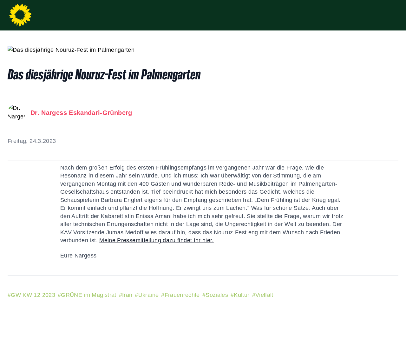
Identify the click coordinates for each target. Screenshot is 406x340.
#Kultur (240, 295)
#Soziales (215, 295)
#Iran (126, 295)
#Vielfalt (262, 295)
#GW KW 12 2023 (31, 295)
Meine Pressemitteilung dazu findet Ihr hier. (156, 240)
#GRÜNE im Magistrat (87, 295)
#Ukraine (147, 295)
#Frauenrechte (180, 295)
